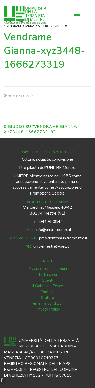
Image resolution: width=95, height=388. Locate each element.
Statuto (47, 297)
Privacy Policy (47, 309)
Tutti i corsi (47, 274)
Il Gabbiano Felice (47, 286)
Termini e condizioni (47, 303)
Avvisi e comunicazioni (47, 268)
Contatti (47, 292)
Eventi (47, 280)
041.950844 (51, 221)
